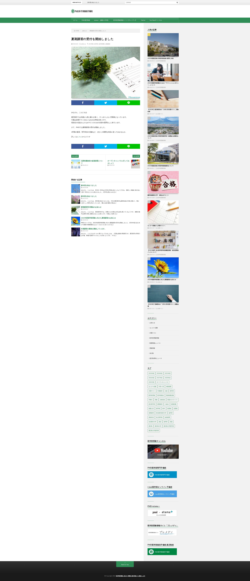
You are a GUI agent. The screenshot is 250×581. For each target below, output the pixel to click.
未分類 (152, 353)
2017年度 (159, 377)
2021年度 (151, 382)
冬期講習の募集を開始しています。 (93, 229)
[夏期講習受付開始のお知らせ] (75, 210)
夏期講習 (107, 43)
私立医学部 (159, 417)
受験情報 (152, 348)
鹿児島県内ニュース (156, 358)
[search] (177, 2)
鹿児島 (150, 426)
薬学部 (165, 421)
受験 (156, 399)
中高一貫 (161, 386)
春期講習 (151, 413)
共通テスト (160, 113)
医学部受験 (102, 43)
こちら (80, 137)
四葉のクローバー (172, 399)
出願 (166, 391)
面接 (171, 421)
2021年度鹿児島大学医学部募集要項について (161, 166)
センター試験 (154, 328)
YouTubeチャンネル (156, 20)
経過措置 (167, 417)
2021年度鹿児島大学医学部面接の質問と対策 (161, 58)
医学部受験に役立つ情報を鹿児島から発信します (130, 576)
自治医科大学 (152, 421)
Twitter (143, 20)
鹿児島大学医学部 (169, 426)
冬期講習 (159, 391)
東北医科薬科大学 (161, 413)
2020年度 (168, 377)
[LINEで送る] (128, 102)
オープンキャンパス (162, 382)
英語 (160, 421)
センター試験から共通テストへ (156, 225)
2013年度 (151, 373)
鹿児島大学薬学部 (154, 430)
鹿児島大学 (158, 426)
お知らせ (83, 43)
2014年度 (91, 43)
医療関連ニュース (155, 343)
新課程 (169, 408)
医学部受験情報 (161, 60)
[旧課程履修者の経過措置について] (75, 164)
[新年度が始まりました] (75, 188)
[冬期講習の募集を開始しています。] (75, 232)
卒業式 (150, 399)
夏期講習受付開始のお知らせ (91, 207)
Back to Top (125, 564)
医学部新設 (160, 395)
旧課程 (175, 408)
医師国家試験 (170, 395)
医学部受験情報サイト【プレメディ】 (125, 20)
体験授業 (168, 386)
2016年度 (151, 377)
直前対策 (151, 417)
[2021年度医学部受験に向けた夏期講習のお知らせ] (75, 221)
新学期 (158, 408)
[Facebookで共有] (82, 102)
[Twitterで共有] (105, 102)
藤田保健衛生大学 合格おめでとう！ (158, 195)
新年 (163, 408)
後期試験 (173, 404)
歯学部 (171, 413)
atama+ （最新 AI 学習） (101, 20)
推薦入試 (151, 408)
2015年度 (168, 373)
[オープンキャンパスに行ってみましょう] (135, 164)
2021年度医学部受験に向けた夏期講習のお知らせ (98, 218)
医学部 (96, 43)
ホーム (75, 20)
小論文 (167, 404)
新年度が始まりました (89, 185)
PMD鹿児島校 (86, 20)
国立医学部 (152, 404)
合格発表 (162, 399)
